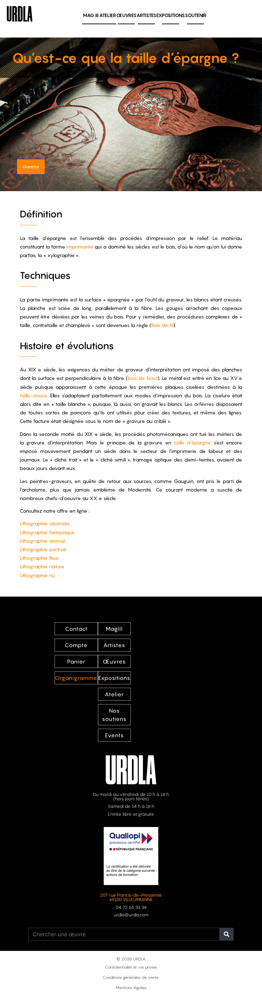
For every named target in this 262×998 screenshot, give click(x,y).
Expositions (170, 15)
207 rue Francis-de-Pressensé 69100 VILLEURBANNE (131, 897)
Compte (76, 645)
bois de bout (143, 378)
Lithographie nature (42, 566)
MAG (91, 15)
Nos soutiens (114, 714)
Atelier (107, 15)
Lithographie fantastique (47, 532)
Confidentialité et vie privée (131, 967)
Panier (76, 661)
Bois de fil (162, 325)
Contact (76, 628)
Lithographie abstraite (45, 523)
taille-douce (33, 395)
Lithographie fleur (39, 558)
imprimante (80, 247)
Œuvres (126, 15)
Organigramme (76, 677)
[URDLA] (19, 13)
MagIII (114, 628)
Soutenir (195, 15)
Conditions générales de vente (131, 977)
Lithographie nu (37, 575)
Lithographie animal (42, 541)
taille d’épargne (192, 442)
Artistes (146, 15)
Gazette (31, 166)
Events (114, 735)
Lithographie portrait (43, 549)
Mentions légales (131, 987)
